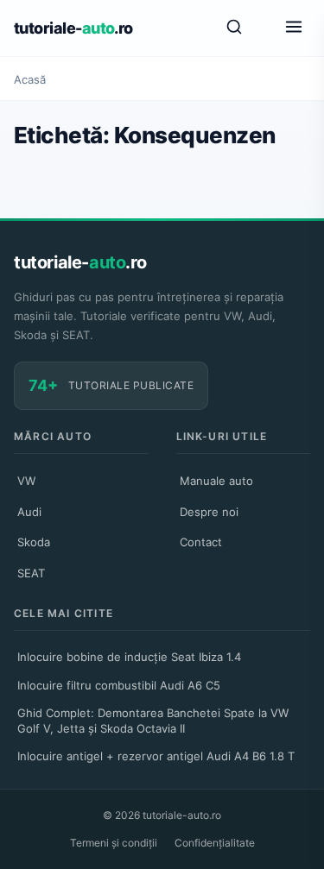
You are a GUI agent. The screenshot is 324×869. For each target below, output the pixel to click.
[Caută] (234, 28)
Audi (29, 512)
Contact (201, 542)
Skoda (33, 542)
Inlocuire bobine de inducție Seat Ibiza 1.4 (129, 657)
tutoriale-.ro (73, 28)
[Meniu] (293, 28)
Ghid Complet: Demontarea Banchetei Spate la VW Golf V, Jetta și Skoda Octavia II (153, 720)
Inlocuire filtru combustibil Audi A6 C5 (118, 685)
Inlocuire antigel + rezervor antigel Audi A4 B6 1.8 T (156, 756)
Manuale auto (216, 481)
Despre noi (209, 512)
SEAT (31, 573)
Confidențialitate (215, 842)
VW (26, 481)
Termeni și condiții (113, 842)
